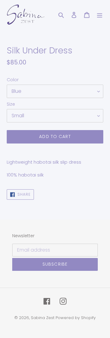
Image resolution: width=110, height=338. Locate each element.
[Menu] (99, 15)
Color (13, 80)
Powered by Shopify (76, 318)
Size (11, 104)
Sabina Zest (42, 318)
